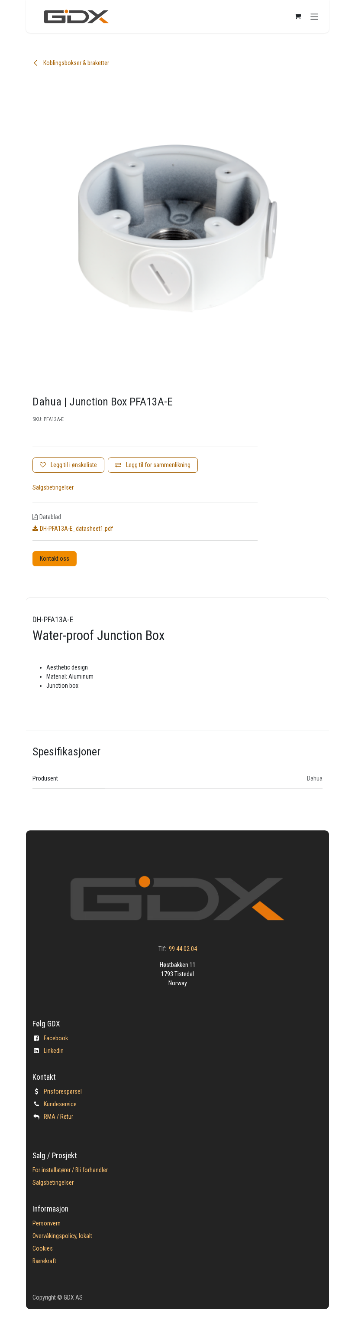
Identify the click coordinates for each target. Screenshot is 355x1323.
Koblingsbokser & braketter (75, 62)
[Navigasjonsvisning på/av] (314, 16)
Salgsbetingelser (53, 487)
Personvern (46, 1223)
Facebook (56, 1038)
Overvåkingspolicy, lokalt (62, 1235)
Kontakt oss (54, 558)
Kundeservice (60, 1104)
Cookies (42, 1248)
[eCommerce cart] (298, 16)
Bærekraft (44, 1261)
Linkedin (54, 1050)
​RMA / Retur (58, 1116)
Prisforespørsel (63, 1091)
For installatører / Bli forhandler (70, 1169)
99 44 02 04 (183, 948)
